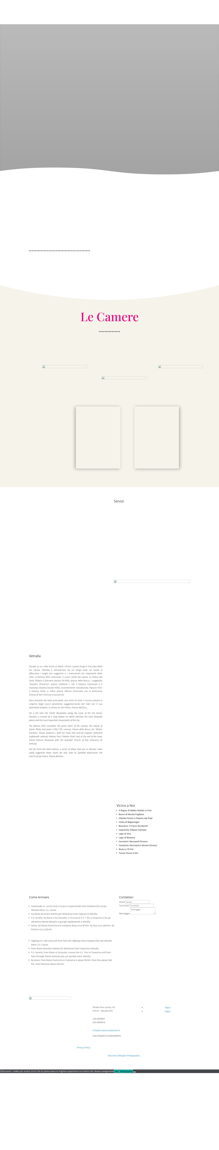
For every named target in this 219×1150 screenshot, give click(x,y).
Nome (122, 902)
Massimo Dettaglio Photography (124, 1055)
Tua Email (124, 905)
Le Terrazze (147, 6)
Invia (125, 919)
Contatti (184, 6)
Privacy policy (126, 1071)
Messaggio (124, 913)
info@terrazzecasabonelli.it (106, 1030)
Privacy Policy (83, 1047)
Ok (116, 1071)
